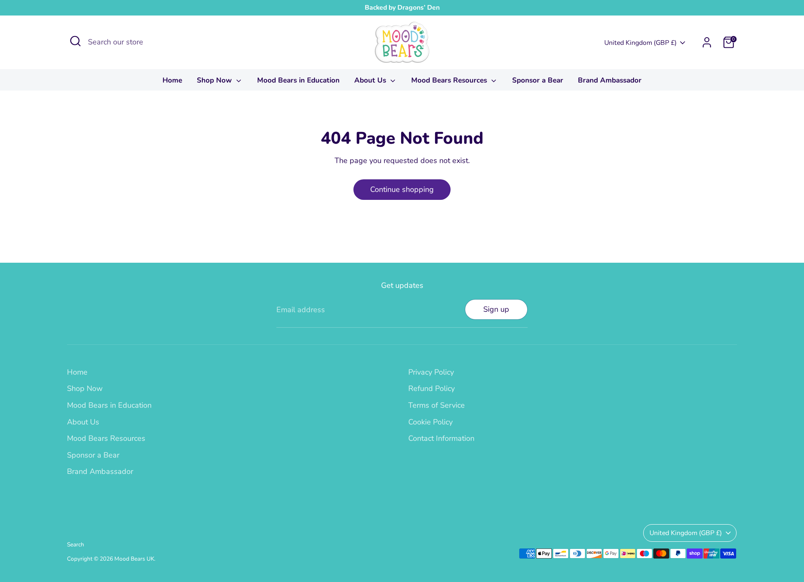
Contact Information (441, 438)
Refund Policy (431, 388)
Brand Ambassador (610, 80)
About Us (371, 80)
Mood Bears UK (134, 559)
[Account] (706, 42)
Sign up (496, 309)
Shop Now (215, 80)
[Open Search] (75, 41)
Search (75, 544)
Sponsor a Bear (537, 80)
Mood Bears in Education (298, 80)
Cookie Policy (430, 422)
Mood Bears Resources (450, 80)
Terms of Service (436, 405)
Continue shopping (402, 189)
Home (172, 80)
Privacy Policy (431, 372)
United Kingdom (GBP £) (640, 42)
